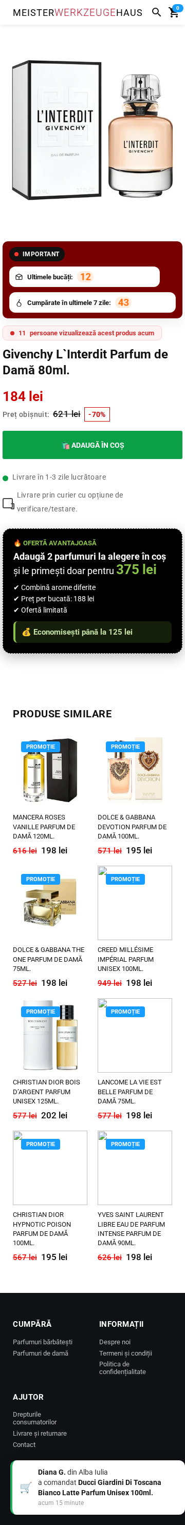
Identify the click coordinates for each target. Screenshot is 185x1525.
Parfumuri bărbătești (42, 1342)
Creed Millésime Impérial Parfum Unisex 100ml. (126, 959)
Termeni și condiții (125, 1353)
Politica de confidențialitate (122, 1368)
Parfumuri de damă (40, 1353)
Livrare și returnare (40, 1433)
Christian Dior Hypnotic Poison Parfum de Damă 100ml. (42, 1229)
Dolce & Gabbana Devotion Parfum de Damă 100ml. (132, 826)
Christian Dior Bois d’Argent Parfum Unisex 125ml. (46, 1091)
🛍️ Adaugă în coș (92, 445)
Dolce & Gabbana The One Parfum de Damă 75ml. (48, 959)
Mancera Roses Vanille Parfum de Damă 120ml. (44, 826)
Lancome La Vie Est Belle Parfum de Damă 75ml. (130, 1091)
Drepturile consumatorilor (35, 1418)
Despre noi (115, 1342)
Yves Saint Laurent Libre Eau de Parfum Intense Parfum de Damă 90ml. (131, 1229)
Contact (24, 1444)
